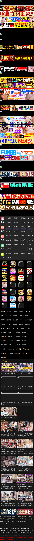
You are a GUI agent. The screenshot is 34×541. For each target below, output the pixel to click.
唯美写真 (23, 244)
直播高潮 (29, 320)
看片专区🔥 (4, 353)
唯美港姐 (23, 227)
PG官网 (9, 311)
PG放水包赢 (23, 320)
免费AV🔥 (24, 353)
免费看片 (11, 345)
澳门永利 (27, 311)
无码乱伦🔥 (4, 340)
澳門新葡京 (17, 332)
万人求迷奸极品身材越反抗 (8, 403)
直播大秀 (24, 345)
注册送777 (15, 316)
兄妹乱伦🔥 (26, 349)
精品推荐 (8, 218)
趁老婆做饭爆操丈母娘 (8, 373)
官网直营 (21, 311)
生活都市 (8, 253)
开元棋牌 (15, 311)
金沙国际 (24, 340)
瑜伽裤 (23, 240)
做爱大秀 (18, 345)
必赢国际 (9, 320)
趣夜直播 (15, 328)
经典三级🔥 (11, 349)
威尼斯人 (3, 311)
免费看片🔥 (4, 336)
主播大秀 (21, 324)
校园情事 (16, 253)
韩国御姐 (16, 227)
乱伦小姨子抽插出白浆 (8, 417)
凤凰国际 (15, 320)
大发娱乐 (10, 332)
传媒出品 (8, 249)
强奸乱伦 (16, 218)
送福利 (21, 316)
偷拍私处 (9, 328)
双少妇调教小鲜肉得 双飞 (25, 403)
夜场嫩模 (22, 328)
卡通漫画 (8, 244)
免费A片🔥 (18, 349)
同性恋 (30, 249)
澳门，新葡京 (4, 345)
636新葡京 (11, 336)
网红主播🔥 (4, 357)
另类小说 (8, 258)
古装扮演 (8, 236)
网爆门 (30, 244)
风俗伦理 (30, 253)
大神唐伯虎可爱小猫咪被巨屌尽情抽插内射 (8, 487)
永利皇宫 (24, 332)
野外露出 (30, 231)
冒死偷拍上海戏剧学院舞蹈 (25, 387)
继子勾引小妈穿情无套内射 (8, 387)
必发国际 (28, 328)
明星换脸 (16, 240)
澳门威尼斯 (3, 349)
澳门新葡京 (3, 332)
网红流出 (23, 231)
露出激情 (16, 244)
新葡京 (26, 316)
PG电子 (2, 316)
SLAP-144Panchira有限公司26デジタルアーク (25, 487)
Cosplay (23, 222)
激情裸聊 (18, 336)
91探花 (16, 231)
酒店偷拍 (15, 324)
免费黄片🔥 (25, 336)
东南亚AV (30, 227)
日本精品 (16, 222)
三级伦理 (8, 222)
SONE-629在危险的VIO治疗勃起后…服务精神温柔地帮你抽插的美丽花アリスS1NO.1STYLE (25, 471)
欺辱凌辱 (8, 231)
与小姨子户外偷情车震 (25, 373)
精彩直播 (3, 324)
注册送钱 (8, 316)
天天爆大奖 (17, 340)
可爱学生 (23, 236)
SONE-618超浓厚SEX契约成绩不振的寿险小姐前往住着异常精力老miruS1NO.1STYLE (8, 436)
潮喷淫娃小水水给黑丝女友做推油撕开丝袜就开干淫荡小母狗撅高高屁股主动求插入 (8, 471)
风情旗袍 (8, 240)
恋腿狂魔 (30, 236)
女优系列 (16, 236)
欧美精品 (23, 218)
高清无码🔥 (17, 353)
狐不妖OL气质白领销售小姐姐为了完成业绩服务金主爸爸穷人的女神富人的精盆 (8, 506)
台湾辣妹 (8, 227)
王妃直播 (27, 324)
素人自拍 (30, 222)
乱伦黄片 (3, 328)
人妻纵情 (23, 253)
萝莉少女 (30, 218)
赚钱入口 (10, 353)
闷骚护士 (30, 240)
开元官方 (10, 340)
